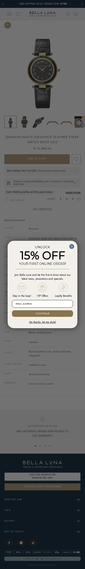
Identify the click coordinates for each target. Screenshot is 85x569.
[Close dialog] (72, 246)
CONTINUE (43, 313)
